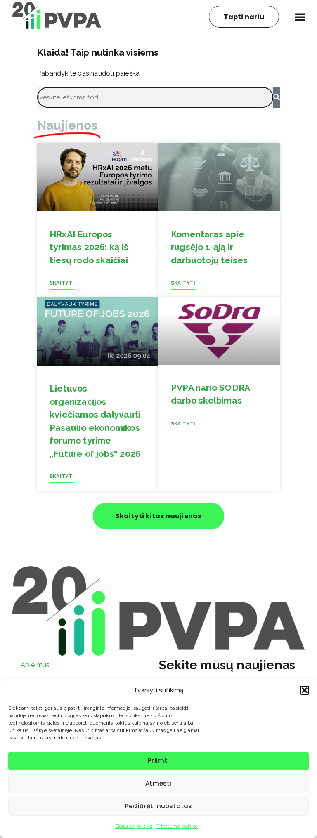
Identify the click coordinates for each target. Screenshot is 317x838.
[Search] (276, 97)
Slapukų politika (133, 826)
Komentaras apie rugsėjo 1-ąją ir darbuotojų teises (209, 247)
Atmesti (158, 783)
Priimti (158, 760)
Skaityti (62, 283)
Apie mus (35, 665)
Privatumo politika (177, 826)
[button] (304, 690)
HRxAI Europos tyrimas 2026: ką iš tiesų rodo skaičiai (89, 247)
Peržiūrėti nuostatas (158, 806)
